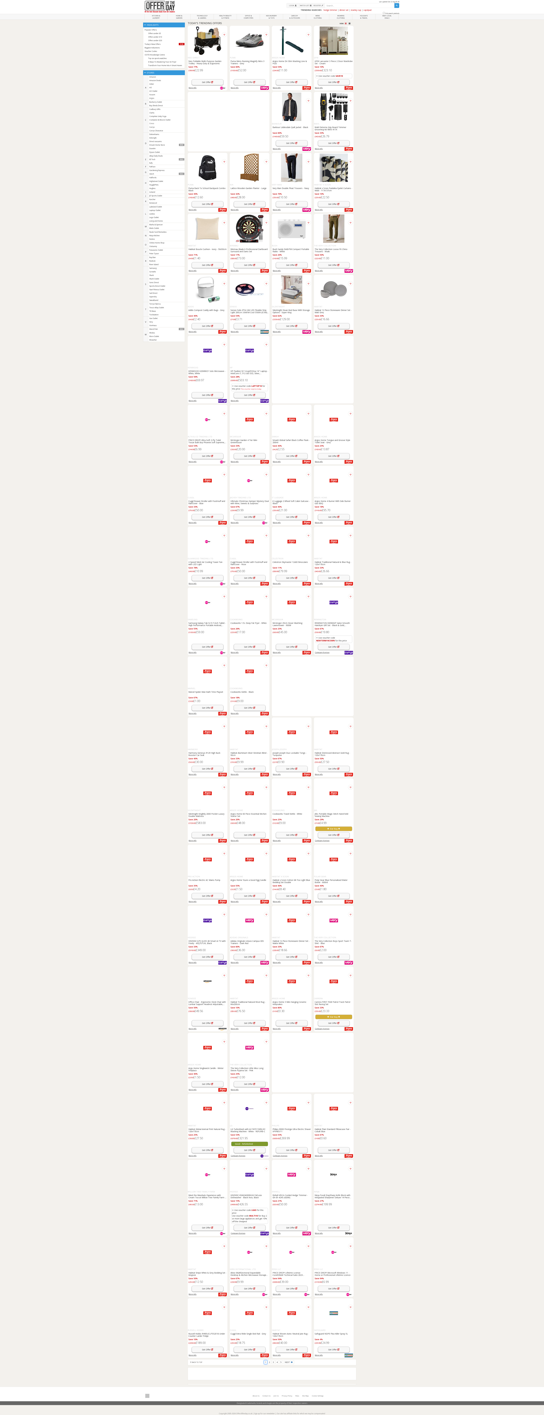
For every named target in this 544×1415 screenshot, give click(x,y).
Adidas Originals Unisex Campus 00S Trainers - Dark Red (247, 942)
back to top (197, 1362)
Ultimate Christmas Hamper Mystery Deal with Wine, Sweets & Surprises (249, 502)
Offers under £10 (155, 37)
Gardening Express (156, 170)
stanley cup (356, 10)
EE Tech (166, 159)
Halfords (152, 177)
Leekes (152, 214)
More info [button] (319, 88)
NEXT (288, 1362)
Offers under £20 (155, 40)
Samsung (153, 268)
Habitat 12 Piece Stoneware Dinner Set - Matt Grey (333, 311)
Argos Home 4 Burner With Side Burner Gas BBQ (333, 502)
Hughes (152, 188)
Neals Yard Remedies (157, 232)
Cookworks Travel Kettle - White (287, 813)
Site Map (305, 1396)
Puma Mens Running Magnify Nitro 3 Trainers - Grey (247, 62)
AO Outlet (153, 91)
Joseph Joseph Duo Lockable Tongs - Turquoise (290, 754)
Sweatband (153, 300)
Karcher (152, 199)
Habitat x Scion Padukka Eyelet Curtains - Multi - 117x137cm (333, 189)
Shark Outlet (154, 279)
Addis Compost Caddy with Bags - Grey (206, 310)
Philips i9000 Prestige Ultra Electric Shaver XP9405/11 (292, 1130)
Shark (151, 275)
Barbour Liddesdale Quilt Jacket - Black (290, 127)
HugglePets (153, 185)
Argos (151, 98)
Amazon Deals (155, 80)
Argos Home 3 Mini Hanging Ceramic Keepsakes (289, 1003)
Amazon (152, 77)
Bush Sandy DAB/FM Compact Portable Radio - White (291, 250)
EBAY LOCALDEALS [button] (387, 17)
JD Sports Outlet (155, 196)
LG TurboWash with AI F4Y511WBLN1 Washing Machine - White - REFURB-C (247, 1130)
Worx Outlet (154, 336)
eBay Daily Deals (156, 156)
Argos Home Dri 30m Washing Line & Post (290, 62)
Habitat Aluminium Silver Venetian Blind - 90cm (249, 754)
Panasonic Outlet (156, 250)
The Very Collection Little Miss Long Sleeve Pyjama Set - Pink (246, 1069)
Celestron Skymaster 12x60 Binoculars (290, 562)
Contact (266, 1396)
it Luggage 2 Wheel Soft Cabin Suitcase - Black (291, 502)
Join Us (276, 1396)
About (256, 1396)
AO (150, 87)
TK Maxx (152, 311)
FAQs (297, 1396)
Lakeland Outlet (155, 207)
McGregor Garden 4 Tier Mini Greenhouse (243, 441)
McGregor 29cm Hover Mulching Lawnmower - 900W (287, 624)
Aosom (152, 94)
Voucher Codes (151, 51)
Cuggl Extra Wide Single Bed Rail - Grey (248, 1333)
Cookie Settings (317, 1396)
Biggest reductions (152, 48)
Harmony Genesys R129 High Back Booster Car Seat (204, 754)
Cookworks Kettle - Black (242, 692)
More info (192, 88)
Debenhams (154, 134)
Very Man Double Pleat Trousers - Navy (291, 188)
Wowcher (153, 340)
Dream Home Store (166, 145)
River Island (154, 264)
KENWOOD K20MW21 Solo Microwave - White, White (207, 372)
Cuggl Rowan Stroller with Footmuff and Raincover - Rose (248, 563)
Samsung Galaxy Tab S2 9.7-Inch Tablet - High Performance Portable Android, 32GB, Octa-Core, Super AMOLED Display (207, 624)
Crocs (151, 123)
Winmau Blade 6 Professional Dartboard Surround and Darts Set (249, 250)
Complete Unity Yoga (157, 116)
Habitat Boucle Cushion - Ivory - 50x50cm (207, 249)
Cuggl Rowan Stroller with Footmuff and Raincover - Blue (206, 502)
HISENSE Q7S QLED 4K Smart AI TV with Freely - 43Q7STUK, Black (207, 942)
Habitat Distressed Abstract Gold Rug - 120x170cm (332, 754)
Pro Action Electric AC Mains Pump (204, 880)
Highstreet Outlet (156, 181)
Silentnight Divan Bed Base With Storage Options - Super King (291, 311)
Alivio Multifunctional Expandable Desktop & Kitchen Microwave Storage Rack (248, 1273)
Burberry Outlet (155, 102)
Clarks (151, 113)
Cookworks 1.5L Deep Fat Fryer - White (248, 623)
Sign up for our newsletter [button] (264, 1413)
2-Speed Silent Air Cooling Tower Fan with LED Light (205, 563)
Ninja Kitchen (154, 235)
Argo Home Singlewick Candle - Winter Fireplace (206, 1069)
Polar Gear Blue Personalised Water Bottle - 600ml (331, 881)
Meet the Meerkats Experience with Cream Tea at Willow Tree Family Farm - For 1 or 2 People (207, 1196)
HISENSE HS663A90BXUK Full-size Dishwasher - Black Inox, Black (246, 1196)
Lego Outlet (154, 217)
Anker (151, 84)
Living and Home (156, 221)
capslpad (367, 10)
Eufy (151, 163)
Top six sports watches (157, 58)
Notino (152, 239)
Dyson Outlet (154, 152)
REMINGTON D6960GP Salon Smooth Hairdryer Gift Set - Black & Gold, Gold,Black (332, 624)
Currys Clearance (156, 130)
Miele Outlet (154, 228)
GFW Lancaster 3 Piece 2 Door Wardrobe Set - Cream (334, 62)
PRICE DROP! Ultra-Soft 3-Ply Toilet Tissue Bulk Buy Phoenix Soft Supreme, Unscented (206, 441)
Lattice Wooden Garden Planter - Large (248, 188)
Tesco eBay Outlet (156, 307)
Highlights (152, 25)
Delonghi (153, 138)
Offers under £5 (154, 33)
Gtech (166, 174)
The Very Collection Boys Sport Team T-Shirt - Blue (333, 942)
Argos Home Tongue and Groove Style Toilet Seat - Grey (332, 441)
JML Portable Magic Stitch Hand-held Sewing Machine (331, 814)
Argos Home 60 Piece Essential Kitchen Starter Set (248, 814)
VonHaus (153, 325)
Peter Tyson (154, 253)
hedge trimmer (330, 10)
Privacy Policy (287, 1396)
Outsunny (153, 246)
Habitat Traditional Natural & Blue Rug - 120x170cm (333, 563)
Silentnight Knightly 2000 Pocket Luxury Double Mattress (206, 814)
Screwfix (152, 271)
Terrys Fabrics (155, 304)
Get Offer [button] (206, 82)
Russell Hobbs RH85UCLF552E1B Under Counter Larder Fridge (206, 1334)
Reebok (152, 261)
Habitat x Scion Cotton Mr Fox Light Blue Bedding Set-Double (291, 881)
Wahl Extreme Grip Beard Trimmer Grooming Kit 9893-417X (330, 128)
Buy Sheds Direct (156, 105)
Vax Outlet (153, 318)
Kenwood (153, 203)
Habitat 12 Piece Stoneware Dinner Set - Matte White (291, 942)
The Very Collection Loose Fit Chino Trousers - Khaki (331, 250)
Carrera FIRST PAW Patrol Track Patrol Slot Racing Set (332, 1003)
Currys (152, 127)
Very (151, 322)
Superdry (153, 296)
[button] (292, 5)
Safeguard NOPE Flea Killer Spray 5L (331, 1333)
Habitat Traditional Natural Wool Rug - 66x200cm (248, 1003)
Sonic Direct (154, 282)
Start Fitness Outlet (156, 289)
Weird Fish (166, 329)
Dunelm (152, 148)
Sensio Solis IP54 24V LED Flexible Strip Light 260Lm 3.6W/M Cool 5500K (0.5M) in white (248, 311)
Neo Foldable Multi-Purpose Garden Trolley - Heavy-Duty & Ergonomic (204, 62)
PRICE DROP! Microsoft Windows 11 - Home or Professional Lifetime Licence (332, 1273)
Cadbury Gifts (154, 109)
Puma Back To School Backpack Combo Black (207, 189)
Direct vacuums (155, 141)
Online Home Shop (156, 243)
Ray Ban (152, 257)
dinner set (343, 10)
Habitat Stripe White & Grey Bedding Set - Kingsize (207, 1273)
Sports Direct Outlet (157, 286)
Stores (150, 72)
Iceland (152, 192)
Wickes (152, 333)
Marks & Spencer (156, 224)
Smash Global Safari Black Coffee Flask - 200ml (291, 441)
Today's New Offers (164, 44)
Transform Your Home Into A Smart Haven (165, 65)
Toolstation (154, 314)
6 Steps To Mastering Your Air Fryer (162, 62)
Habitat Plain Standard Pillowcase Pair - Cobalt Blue (333, 1130)
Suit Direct (153, 293)
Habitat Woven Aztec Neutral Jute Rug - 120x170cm (291, 1334)
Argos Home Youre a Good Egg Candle (248, 880)
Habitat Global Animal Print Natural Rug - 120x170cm (207, 1130)
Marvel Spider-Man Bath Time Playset (205, 692)
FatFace (152, 166)
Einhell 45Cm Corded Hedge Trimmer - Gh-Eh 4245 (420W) (290, 1196)
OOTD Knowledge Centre (155, 55)
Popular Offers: (151, 30)
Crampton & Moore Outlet (159, 120)
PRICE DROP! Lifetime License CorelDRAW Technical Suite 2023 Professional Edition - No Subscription (290, 1273)
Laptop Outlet (155, 210)
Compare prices (322, 652)
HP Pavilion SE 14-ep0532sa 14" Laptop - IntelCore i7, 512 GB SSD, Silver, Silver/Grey (249, 372)
